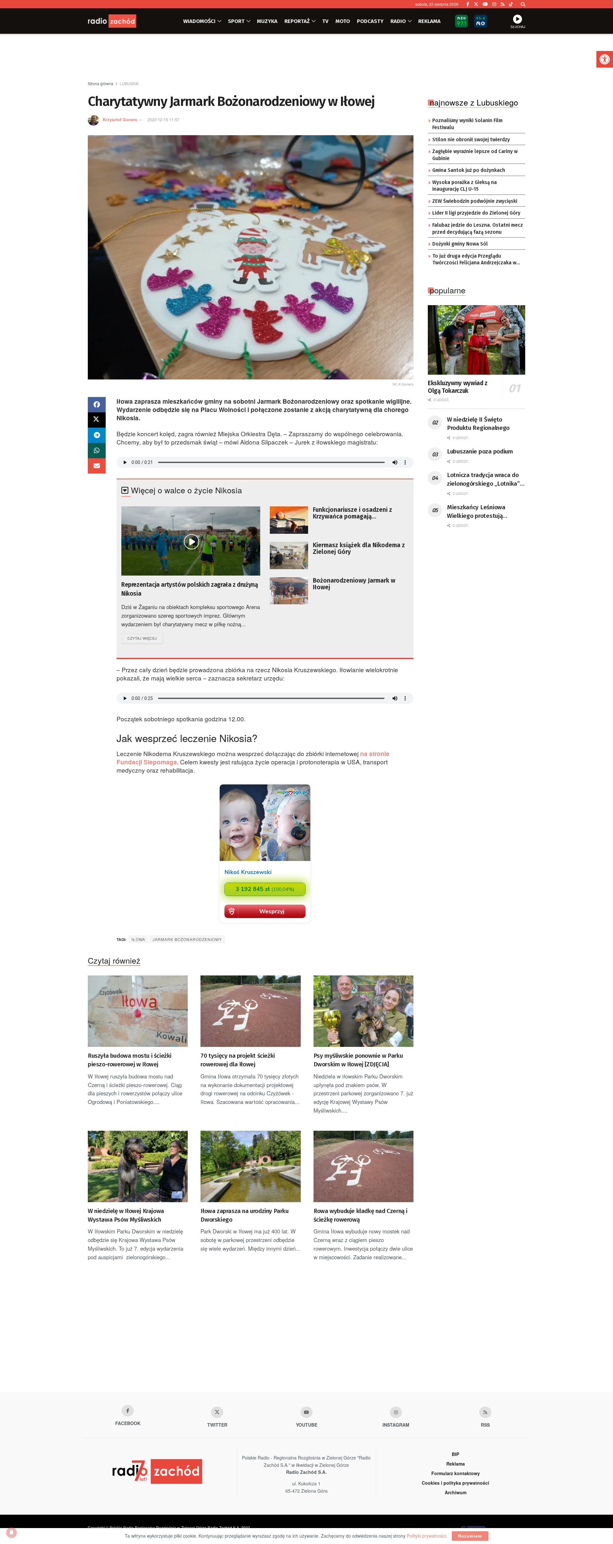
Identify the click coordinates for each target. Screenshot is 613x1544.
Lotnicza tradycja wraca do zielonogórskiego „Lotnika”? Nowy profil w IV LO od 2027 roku (484, 479)
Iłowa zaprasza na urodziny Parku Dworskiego (244, 1215)
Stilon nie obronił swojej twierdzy (471, 140)
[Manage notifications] (11, 1532)
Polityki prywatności (426, 1536)
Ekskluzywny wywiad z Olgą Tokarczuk (458, 386)
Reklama (455, 1463)
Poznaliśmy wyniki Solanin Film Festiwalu (467, 124)
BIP (455, 1454)
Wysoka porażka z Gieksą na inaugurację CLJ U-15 (464, 186)
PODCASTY (370, 21)
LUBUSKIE (129, 83)
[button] (604, 59)
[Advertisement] (306, 57)
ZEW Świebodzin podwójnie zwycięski (474, 201)
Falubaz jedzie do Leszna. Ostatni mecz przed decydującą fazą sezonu (477, 228)
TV (325, 21)
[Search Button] (523, 4)
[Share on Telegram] (97, 435)
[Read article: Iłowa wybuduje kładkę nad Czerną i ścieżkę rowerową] (363, 1166)
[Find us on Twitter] (476, 4)
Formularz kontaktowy (455, 1473)
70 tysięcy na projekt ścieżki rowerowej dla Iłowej (238, 1060)
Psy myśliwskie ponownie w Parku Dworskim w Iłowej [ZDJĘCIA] (358, 1060)
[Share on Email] (97, 466)
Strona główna (100, 83)
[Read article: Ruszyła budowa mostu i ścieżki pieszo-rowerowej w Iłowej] (138, 1011)
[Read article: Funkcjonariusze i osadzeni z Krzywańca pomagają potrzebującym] (289, 520)
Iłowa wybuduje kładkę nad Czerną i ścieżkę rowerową (360, 1215)
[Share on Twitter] (97, 420)
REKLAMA (429, 21)
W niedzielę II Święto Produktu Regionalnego (478, 424)
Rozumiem (470, 1536)
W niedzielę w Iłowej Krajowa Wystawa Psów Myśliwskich (126, 1215)
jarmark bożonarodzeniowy (187, 939)
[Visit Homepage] (120, 21)
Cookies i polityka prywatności (455, 1483)
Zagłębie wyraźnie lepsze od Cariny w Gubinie (475, 155)
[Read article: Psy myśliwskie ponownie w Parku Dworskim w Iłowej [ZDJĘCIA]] (363, 1011)
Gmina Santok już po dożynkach (468, 170)
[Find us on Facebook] (467, 4)
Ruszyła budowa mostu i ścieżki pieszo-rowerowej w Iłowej (129, 1060)
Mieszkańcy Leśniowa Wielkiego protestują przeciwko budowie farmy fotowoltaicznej (481, 512)
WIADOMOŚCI (199, 21)
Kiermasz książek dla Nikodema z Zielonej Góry (359, 548)
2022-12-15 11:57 (163, 119)
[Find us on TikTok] (511, 4)
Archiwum (455, 1492)
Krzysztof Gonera (120, 119)
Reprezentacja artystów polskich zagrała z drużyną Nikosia (189, 589)
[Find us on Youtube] (306, 1412)
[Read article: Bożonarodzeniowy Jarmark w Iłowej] (289, 591)
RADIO (398, 21)
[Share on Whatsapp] (97, 450)
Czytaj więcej (145, 638)
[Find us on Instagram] (494, 4)
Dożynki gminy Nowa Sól (460, 244)
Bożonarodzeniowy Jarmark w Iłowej (354, 584)
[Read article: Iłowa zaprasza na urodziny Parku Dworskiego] (250, 1166)
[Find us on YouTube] (485, 4)
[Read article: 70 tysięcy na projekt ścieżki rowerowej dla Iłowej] (250, 1011)
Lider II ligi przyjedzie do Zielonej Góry (476, 213)
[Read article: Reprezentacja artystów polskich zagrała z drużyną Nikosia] (190, 541)
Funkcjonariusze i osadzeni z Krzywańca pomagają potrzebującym (352, 513)
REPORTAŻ (297, 21)
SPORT (236, 21)
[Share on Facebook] (97, 404)
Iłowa (138, 939)
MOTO (343, 21)
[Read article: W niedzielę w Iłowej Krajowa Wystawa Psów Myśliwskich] (138, 1166)
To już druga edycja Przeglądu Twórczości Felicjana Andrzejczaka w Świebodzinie (474, 260)
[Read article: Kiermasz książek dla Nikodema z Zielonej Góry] (289, 555)
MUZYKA (267, 21)
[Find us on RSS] (502, 4)
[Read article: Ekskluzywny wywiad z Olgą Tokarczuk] (476, 340)
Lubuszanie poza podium (480, 451)
